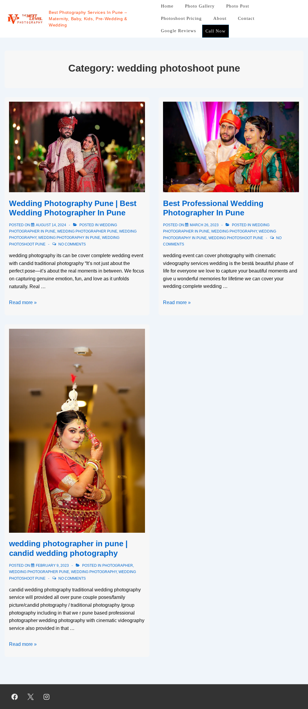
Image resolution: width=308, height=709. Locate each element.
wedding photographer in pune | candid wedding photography (68, 548)
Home (167, 6)
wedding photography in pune (69, 238)
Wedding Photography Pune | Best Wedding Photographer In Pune (73, 208)
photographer (117, 565)
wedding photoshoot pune (235, 238)
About (219, 18)
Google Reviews (178, 30)
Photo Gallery (200, 6)
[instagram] (46, 696)
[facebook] (14, 696)
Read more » (23, 302)
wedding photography (234, 231)
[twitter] (30, 696)
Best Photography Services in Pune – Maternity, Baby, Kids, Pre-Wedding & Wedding (88, 18)
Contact (246, 18)
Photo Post (237, 6)
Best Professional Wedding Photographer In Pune (213, 208)
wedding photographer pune (87, 231)
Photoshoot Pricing (181, 18)
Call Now (215, 31)
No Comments (72, 244)
